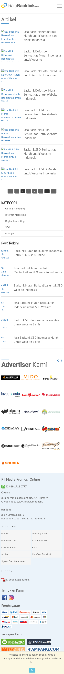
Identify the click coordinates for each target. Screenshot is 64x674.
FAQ (34, 547)
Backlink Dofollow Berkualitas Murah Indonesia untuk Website (42, 55)
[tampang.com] (44, 650)
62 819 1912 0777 (16, 486)
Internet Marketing (15, 214)
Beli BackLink (8, 540)
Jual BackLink (39, 540)
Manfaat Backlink (41, 554)
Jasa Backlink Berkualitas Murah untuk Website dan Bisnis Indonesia (40, 36)
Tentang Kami (39, 533)
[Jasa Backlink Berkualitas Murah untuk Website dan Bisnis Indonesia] (11, 38)
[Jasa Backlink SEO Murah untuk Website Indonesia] (11, 174)
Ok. (32, 670)
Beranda (6, 533)
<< (10, 191)
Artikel (5, 554)
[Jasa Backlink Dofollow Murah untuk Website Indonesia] (11, 76)
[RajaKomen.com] (14, 642)
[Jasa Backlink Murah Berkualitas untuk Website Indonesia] (11, 117)
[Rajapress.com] (40, 642)
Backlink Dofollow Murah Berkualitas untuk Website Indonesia (40, 94)
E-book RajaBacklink (18, 579)
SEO (7, 227)
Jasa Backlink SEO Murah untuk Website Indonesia (39, 171)
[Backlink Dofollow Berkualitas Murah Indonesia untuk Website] (11, 58)
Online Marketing (15, 208)
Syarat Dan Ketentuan (13, 561)
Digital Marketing (15, 221)
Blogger (9, 233)
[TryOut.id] (14, 650)
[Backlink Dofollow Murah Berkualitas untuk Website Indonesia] (11, 97)
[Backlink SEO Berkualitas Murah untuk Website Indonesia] (11, 156)
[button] (58, 360)
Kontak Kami (8, 547)
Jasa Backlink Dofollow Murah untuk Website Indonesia (43, 73)
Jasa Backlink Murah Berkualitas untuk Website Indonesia (40, 114)
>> (54, 191)
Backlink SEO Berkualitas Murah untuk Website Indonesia (39, 153)
